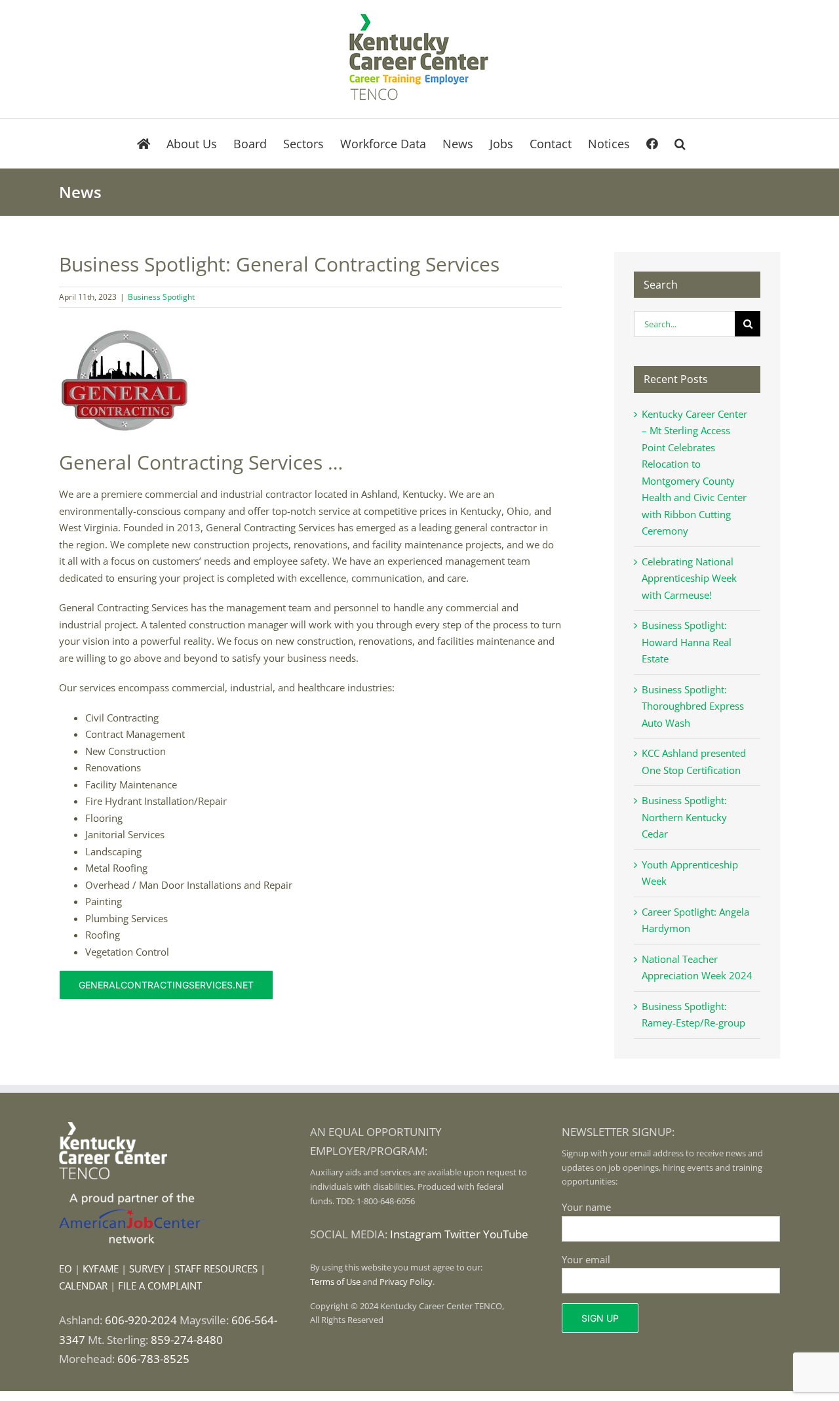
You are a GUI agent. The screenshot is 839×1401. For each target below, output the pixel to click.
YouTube (505, 1234)
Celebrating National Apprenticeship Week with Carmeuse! (689, 578)
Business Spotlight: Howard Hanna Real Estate (687, 642)
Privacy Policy (406, 1282)
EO (65, 1268)
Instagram (416, 1234)
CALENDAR (83, 1285)
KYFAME (101, 1268)
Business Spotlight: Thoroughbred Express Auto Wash (693, 706)
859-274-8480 (187, 1339)
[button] (680, 143)
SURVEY (146, 1268)
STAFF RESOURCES (216, 1268)
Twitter (462, 1234)
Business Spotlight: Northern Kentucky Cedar (684, 817)
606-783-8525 (153, 1358)
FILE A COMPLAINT (160, 1285)
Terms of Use (335, 1282)
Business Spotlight (161, 296)
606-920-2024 (141, 1320)
